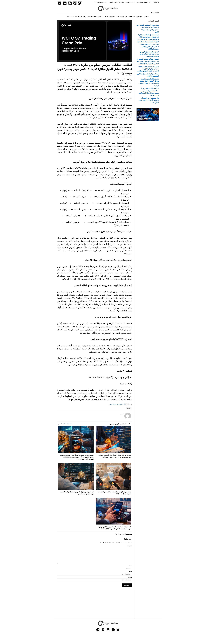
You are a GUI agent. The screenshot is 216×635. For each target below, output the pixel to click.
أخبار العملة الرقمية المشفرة (144, 2)
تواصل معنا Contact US (74, 16)
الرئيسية (146, 16)
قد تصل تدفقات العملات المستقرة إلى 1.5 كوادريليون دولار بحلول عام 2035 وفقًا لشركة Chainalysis (148, 61)
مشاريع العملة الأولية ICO (101, 2)
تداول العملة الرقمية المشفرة (116, 2)
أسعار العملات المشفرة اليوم (92, 16)
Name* (130, 565)
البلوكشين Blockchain (135, 16)
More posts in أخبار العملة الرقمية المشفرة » (66, 423)
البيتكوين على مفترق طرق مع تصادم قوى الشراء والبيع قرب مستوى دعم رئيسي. (149, 54)
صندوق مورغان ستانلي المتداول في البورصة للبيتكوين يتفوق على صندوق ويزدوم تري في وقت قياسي (114, 456)
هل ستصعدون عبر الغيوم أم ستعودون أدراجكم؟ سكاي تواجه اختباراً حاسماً (149, 100)
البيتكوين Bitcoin (122, 16)
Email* (130, 571)
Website (130, 577)
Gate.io (128, 408)
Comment (129, 546)
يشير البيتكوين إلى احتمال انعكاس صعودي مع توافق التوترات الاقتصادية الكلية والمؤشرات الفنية (148, 69)
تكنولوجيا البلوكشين (130, 2)
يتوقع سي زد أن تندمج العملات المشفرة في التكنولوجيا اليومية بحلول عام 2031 (149, 47)
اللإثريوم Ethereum (109, 16)
